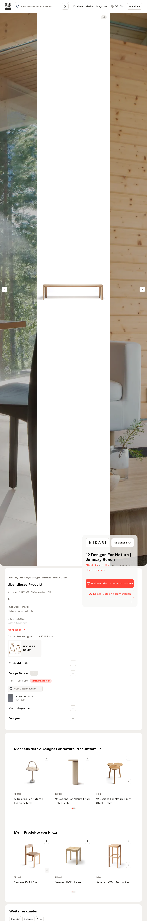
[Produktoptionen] (46, 758)
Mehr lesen (15, 630)
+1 (47, 870)
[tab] (12, 681)
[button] (72, 808)
